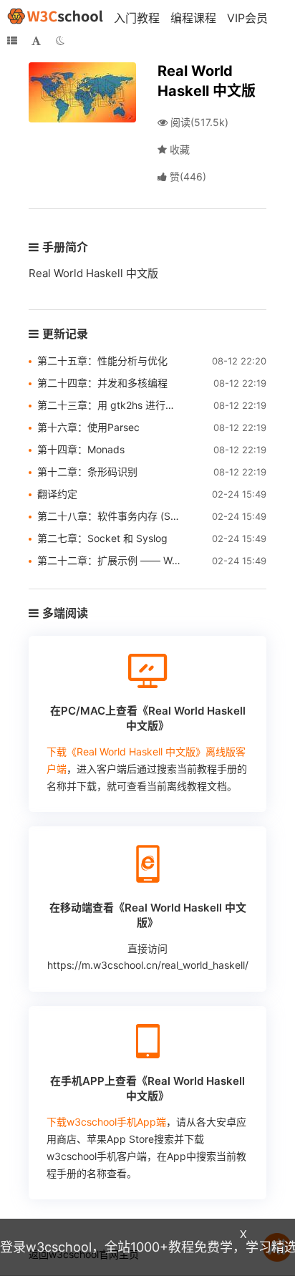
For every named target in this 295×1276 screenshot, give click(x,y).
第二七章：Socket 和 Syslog (102, 538)
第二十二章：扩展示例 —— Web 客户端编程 (110, 560)
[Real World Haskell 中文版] (82, 91)
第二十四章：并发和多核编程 (102, 383)
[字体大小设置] (36, 40)
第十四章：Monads (81, 449)
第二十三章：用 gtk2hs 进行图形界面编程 (110, 405)
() (188, 176)
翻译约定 (57, 494)
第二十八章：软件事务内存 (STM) (110, 516)
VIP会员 (247, 18)
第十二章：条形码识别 (87, 471)
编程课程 (193, 18)
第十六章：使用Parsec (88, 427)
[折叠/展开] (12, 40)
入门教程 (137, 18)
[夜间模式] (60, 40)
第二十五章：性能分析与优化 (102, 360)
